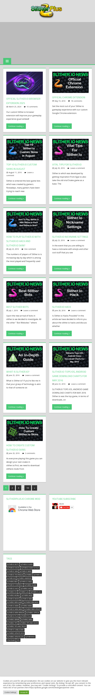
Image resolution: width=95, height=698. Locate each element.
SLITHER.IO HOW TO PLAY (30, 568)
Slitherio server (13, 619)
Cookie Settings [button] (10, 692)
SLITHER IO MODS (13, 599)
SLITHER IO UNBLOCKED (15, 630)
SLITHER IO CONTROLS (15, 585)
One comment (30, 249)
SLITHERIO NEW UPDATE (32, 609)
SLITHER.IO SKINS (25, 571)
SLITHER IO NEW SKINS (14, 609)
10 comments (32, 106)
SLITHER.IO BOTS (13, 564)
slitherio (28, 575)
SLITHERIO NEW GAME (14, 602)
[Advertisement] (47, 39)
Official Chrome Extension (68, 97)
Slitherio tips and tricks (16, 626)
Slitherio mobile (13, 595)
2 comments (30, 453)
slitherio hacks (27, 588)
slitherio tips (12, 623)
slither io (37, 575)
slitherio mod (27, 595)
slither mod (30, 637)
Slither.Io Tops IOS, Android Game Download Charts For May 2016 (69, 376)
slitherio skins (26, 619)
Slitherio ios (12, 592)
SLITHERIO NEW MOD (31, 602)
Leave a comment (77, 168)
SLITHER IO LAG (36, 592)
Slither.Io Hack (61, 307)
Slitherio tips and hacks (28, 623)
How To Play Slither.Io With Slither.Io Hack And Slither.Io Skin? (23, 241)
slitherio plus (25, 616)
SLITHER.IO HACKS (13, 568)
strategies (11, 640)
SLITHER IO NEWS (13, 606)
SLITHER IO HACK (13, 588)
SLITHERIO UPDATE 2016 (15, 633)
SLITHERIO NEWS (26, 606)
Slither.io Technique (15, 575)
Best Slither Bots (17, 307)
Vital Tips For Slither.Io (67, 164)
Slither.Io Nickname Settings (70, 237)
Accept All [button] (23, 692)
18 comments (76, 101)
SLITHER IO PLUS (12, 616)
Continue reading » (16, 126)
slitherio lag (24, 592)
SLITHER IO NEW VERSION (15, 613)
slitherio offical (32, 613)
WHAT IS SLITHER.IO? (17, 372)
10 (27, 487)
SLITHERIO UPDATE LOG (15, 637)
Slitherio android (24, 578)
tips (18, 640)
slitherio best (12, 582)
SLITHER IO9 (11, 578)
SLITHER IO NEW (26, 599)
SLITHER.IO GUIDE (26, 564)
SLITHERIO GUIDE (30, 585)
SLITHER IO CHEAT (26, 582)
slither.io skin (12, 571)
